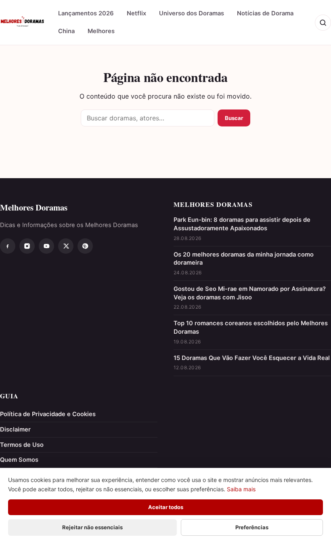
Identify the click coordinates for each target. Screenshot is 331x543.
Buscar (234, 118)
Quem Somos (19, 459)
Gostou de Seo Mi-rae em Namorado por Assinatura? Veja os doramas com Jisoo (250, 293)
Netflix (136, 13)
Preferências (251, 527)
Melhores (101, 31)
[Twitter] (65, 246)
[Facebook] (7, 246)
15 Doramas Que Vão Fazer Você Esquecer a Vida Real (252, 358)
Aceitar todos (165, 507)
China (66, 31)
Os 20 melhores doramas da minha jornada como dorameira (244, 259)
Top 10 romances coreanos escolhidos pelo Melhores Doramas (251, 327)
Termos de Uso (22, 444)
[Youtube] (46, 246)
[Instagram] (27, 246)
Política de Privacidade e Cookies (48, 414)
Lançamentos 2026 (86, 13)
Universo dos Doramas (191, 13)
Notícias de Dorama (265, 13)
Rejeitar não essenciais (92, 527)
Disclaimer (15, 429)
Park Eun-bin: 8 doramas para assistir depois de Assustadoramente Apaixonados (242, 224)
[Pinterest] (85, 246)
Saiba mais (241, 489)
